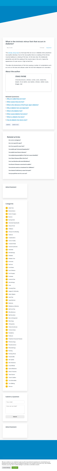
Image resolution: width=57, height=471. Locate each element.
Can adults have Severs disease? (17, 152)
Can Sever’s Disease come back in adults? (20, 164)
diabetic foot (15, 124)
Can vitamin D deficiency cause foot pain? (20, 170)
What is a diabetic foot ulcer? (16, 117)
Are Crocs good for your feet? (16, 146)
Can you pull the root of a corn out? (18, 173)
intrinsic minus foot (13, 52)
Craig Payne (48, 47)
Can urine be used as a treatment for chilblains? (21, 167)
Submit (15, 416)
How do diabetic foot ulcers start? (17, 120)
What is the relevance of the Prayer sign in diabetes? (23, 105)
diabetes (8, 124)
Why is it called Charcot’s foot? (16, 99)
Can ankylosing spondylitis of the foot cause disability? (23, 155)
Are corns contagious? (15, 140)
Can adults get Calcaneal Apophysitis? (19, 149)
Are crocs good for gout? (15, 143)
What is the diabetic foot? (14, 111)
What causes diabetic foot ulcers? (17, 114)
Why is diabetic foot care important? (18, 108)
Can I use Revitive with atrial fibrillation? (19, 161)
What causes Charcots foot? (15, 102)
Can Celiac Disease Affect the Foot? (18, 158)
